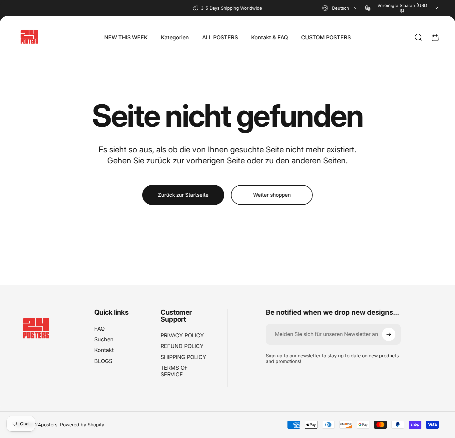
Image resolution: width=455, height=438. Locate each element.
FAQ (99, 328)
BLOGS (103, 361)
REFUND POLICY (182, 346)
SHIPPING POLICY (183, 357)
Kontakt (104, 350)
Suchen (104, 339)
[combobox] (340, 8)
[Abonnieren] (388, 334)
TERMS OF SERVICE (174, 371)
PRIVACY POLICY (182, 335)
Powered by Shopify (82, 424)
